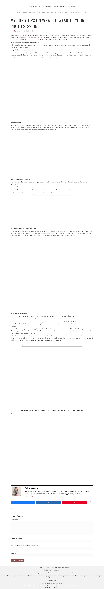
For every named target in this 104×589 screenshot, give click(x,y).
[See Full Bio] (34, 496)
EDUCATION (59, 12)
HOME (18, 12)
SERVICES (32, 12)
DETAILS (50, 12)
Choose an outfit (41, 53)
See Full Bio (29, 496)
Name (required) (16, 538)
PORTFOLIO (41, 12)
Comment (14, 520)
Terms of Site (47, 587)
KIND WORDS (75, 12)
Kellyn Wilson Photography (27, 37)
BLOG (67, 12)
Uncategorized (22, 509)
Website (13, 553)
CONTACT (85, 12)
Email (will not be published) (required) (24, 546)
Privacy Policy (56, 587)
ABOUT (24, 12)
